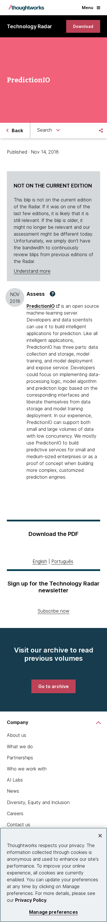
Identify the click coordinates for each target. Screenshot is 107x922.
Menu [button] (87, 7)
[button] (52, 294)
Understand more (32, 271)
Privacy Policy (31, 900)
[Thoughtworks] (26, 8)
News (13, 791)
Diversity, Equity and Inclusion (38, 802)
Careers (15, 813)
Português (62, 561)
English (40, 561)
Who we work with (27, 769)
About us (16, 735)
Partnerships (20, 757)
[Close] (100, 835)
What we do (20, 746)
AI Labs (15, 780)
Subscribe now (53, 611)
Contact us (18, 824)
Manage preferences (53, 912)
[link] (83, 26)
